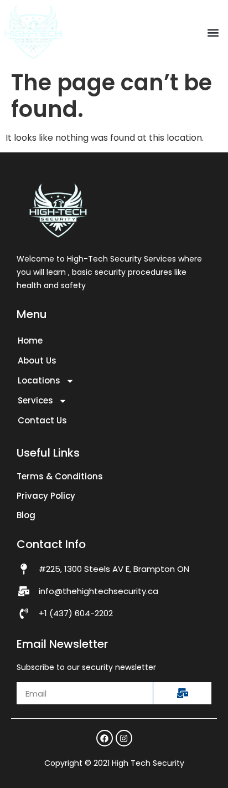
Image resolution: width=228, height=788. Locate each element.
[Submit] (182, 693)
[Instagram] (124, 738)
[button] (213, 32)
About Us (37, 360)
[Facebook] (104, 738)
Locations (39, 380)
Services (35, 400)
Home (30, 340)
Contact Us (42, 420)
